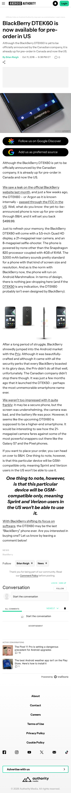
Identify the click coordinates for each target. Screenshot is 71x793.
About (35, 696)
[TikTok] (66, 752)
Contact (35, 705)
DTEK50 (8, 286)
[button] (35, 3)
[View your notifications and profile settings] (65, 608)
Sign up (62, 583)
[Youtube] (29, 752)
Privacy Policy (35, 733)
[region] (35, 630)
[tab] (12, 608)
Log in (54, 583)
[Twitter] (41, 752)
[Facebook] (4, 752)
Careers (36, 714)
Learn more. (60, 17)
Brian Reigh (12, 57)
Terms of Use (35, 724)
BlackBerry (8, 554)
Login (64, 3)
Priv (17, 354)
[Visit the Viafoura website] (61, 676)
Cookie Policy (35, 742)
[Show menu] (3, 3)
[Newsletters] (54, 752)
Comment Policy (29, 575)
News (6, 550)
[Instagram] (16, 752)
